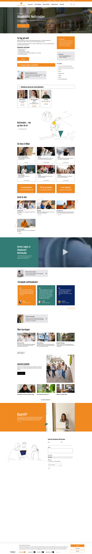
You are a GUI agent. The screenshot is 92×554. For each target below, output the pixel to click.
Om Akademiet (61, 39)
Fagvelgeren (23, 364)
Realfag (39, 175)
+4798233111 (64, 57)
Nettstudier (62, 4)
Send (49, 468)
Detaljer (57, 552)
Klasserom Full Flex (46, 4)
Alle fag (39, 157)
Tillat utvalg (77, 548)
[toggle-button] (74, 4)
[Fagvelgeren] (61, 369)
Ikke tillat (77, 551)
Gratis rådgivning (38, 4)
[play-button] (65, 252)
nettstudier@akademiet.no (66, 55)
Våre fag (23, 25)
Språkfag (59, 175)
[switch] (34, 552)
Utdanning (54, 0)
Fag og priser (30, 4)
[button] (36, 65)
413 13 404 (22, 105)
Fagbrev (59, 157)
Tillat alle (77, 545)
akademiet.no (49, 0)
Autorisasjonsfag (21, 175)
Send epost (22, 103)
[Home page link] (21, 4)
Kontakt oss (69, 0)
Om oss (73, 0)
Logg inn (64, 0)
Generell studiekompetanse (23, 157)
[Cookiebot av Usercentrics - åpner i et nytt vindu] (13, 552)
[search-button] (71, 4)
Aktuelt (60, 0)
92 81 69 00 (34, 106)
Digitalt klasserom (55, 4)
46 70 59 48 (46, 104)
